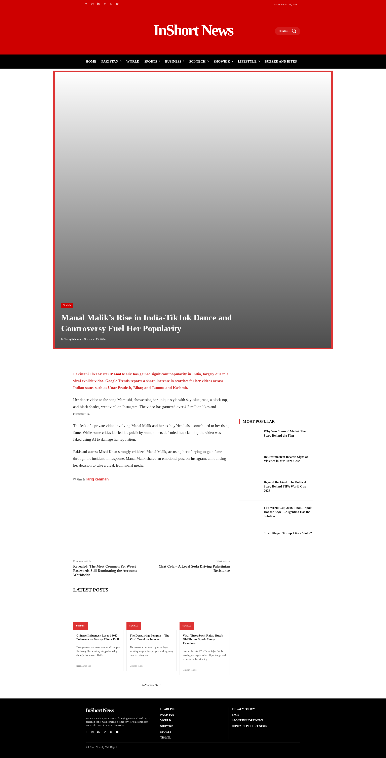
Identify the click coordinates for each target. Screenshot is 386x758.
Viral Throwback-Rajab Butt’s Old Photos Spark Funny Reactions (203, 639)
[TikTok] (105, 4)
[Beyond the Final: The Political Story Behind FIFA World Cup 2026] (250, 488)
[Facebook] (86, 4)
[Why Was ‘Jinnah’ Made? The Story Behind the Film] (250, 437)
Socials (67, 305)
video (98, 381)
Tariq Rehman (72, 338)
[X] (111, 4)
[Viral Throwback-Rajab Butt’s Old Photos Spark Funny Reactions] (205, 615)
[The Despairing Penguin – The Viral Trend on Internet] (151, 615)
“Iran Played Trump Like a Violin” (288, 533)
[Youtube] (117, 4)
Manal (116, 374)
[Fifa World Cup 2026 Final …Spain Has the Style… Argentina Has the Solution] (250, 513)
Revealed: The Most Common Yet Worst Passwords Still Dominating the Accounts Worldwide (105, 570)
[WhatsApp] (96, 361)
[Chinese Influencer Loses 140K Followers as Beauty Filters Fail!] (98, 615)
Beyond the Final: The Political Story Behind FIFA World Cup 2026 (285, 486)
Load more (150, 684)
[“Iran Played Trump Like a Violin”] (250, 539)
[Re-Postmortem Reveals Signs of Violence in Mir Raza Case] (250, 462)
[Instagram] (92, 4)
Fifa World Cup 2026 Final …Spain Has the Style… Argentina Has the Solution (288, 512)
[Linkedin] (98, 4)
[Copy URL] (114, 361)
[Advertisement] (151, 520)
